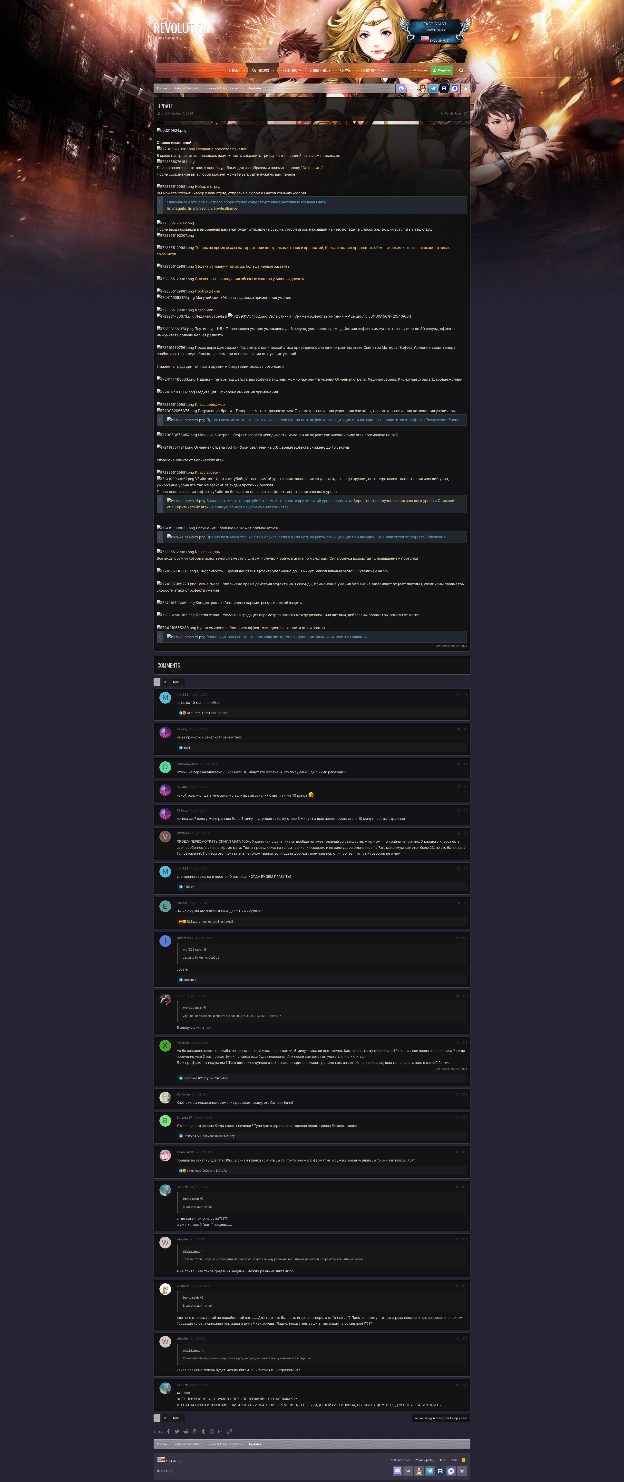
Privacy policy (424, 1460)
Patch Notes (453, 113)
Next (176, 682)
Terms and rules (399, 1460)
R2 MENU (372, 70)
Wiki (348, 70)
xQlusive (183, 1042)
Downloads (322, 70)
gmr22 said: (191, 1251)
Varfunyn (183, 1094)
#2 (465, 694)
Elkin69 (182, 903)
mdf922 (182, 694)
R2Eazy (182, 729)
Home (236, 70)
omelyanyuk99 (187, 764)
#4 (465, 764)
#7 (465, 833)
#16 (464, 1187)
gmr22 (165, 113)
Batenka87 (184, 1117)
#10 (464, 938)
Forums (263, 70)
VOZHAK (183, 833)
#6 (465, 810)
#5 (465, 787)
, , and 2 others (207, 713)
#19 (464, 1338)
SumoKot (183, 1286)
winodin (182, 1239)
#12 (464, 1042)
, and (210, 921)
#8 (465, 868)
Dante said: (191, 1198)
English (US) (439, 40)
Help (442, 1460)
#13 (464, 1094)
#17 (464, 1239)
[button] (244, 70)
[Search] (461, 70)
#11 (464, 996)
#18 (464, 1286)
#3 (465, 729)
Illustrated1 (185, 938)
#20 (464, 1385)
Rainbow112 (185, 1152)
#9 (465, 903)
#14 (464, 1117)
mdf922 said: (192, 949)
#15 (464, 1152)
